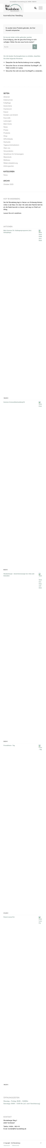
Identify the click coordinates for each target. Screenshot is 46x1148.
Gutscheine (7, 106)
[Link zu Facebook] (41, 1143)
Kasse (5, 112)
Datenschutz (8, 100)
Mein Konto (7, 124)
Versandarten (8, 151)
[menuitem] (34, 7)
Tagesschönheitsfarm (11, 145)
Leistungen (7, 121)
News (5, 127)
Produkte (6, 133)
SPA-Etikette (8, 139)
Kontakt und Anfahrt (10, 115)
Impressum (7, 109)
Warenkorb (7, 157)
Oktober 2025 (8, 184)
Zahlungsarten (8, 166)
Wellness (6, 160)
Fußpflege (7, 103)
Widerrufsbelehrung (10, 163)
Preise (5, 130)
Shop (5, 136)
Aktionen (6, 97)
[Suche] (34, 7)
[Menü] (39, 7)
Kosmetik (6, 118)
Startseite (6, 142)
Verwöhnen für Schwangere (13, 154)
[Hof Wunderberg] (19, 7)
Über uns (6, 148)
